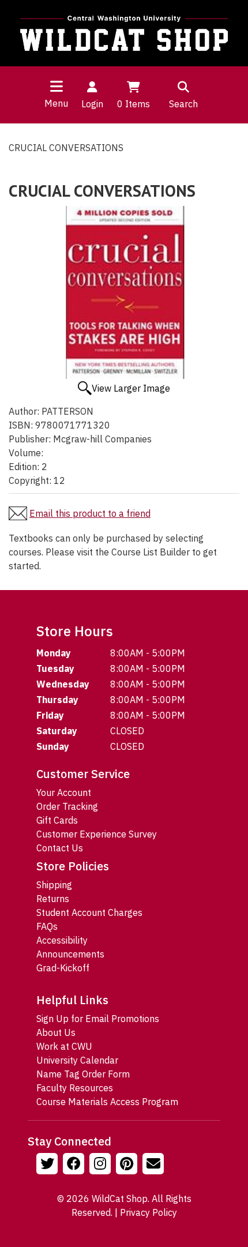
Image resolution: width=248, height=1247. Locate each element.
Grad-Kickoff (62, 968)
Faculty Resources (74, 1088)
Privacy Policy (148, 1212)
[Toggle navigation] (56, 86)
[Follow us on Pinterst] (128, 1165)
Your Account (63, 792)
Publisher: (30, 439)
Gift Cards (57, 820)
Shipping (54, 885)
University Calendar (77, 1060)
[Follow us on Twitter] (48, 1165)
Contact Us (59, 848)
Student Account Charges (89, 912)
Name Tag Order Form (83, 1074)
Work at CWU (64, 1046)
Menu (56, 103)
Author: (24, 411)
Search (183, 104)
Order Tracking (67, 806)
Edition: (24, 466)
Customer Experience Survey (96, 834)
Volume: (26, 453)
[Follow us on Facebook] (75, 1165)
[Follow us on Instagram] (101, 1165)
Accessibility (62, 940)
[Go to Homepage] (124, 33)
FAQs (47, 926)
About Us (56, 1032)
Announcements (70, 954)
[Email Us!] (154, 1165)
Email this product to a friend (90, 513)
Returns (52, 898)
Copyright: (30, 480)
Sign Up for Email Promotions (97, 1018)
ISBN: (21, 425)
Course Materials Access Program (107, 1101)
